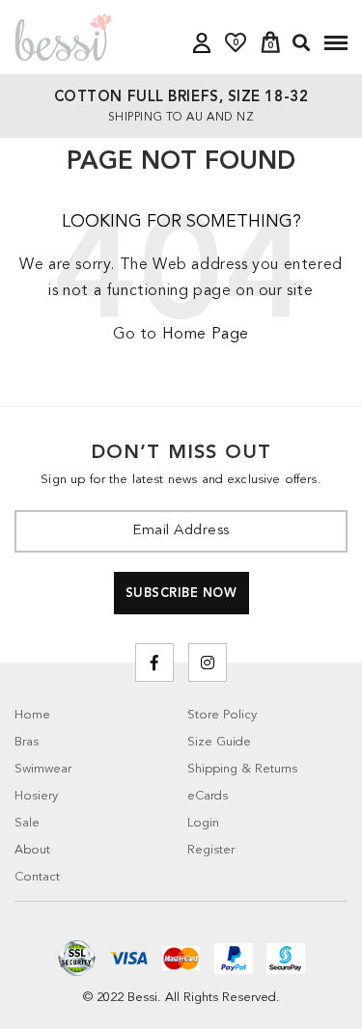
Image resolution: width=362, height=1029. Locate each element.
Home (32, 715)
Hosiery (36, 796)
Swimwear (42, 769)
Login (203, 823)
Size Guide (219, 742)
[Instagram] (207, 662)
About (32, 850)
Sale (27, 823)
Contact (37, 877)
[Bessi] (62, 37)
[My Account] (201, 43)
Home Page (205, 334)
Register (211, 850)
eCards (207, 796)
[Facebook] (154, 662)
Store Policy (222, 715)
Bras (26, 742)
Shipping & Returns (242, 769)
